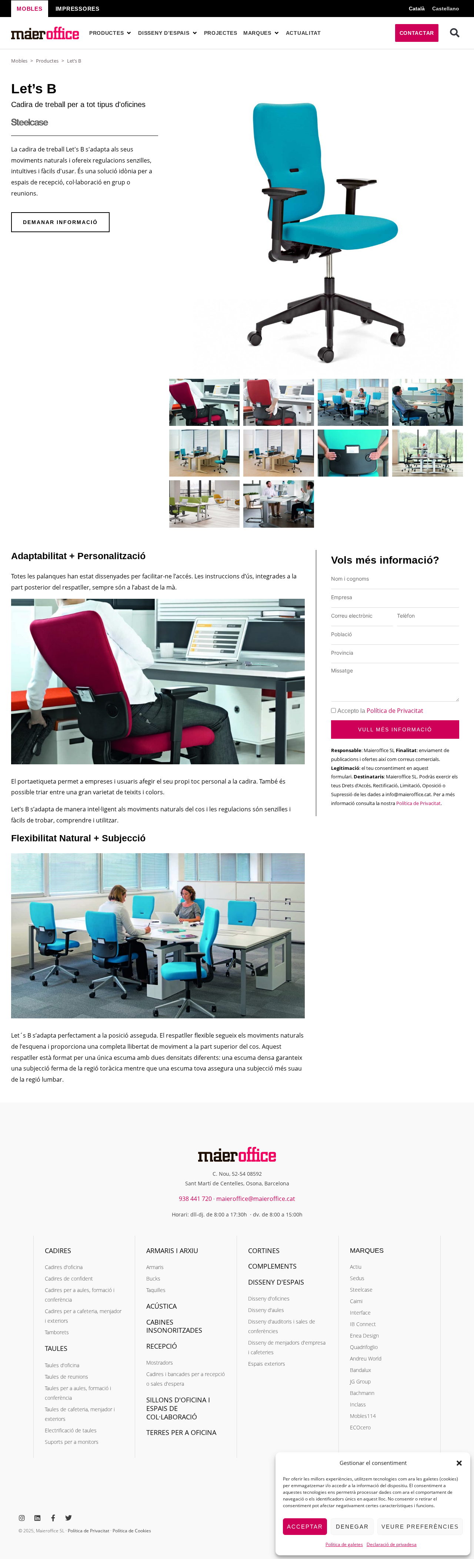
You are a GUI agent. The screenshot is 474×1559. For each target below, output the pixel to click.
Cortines (264, 1250)
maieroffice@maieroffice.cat (255, 1199)
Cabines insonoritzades (174, 1326)
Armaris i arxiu (172, 1250)
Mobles (19, 60)
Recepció (161, 1346)
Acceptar (305, 1526)
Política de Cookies (132, 1531)
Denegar (352, 1526)
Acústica (161, 1306)
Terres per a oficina (181, 1432)
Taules (56, 1348)
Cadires (58, 1250)
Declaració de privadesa (392, 1544)
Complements (272, 1266)
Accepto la (380, 711)
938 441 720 (195, 1199)
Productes (47, 60)
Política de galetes (344, 1544)
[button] (459, 1463)
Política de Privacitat (395, 711)
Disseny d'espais (276, 1282)
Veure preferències (420, 1526)
